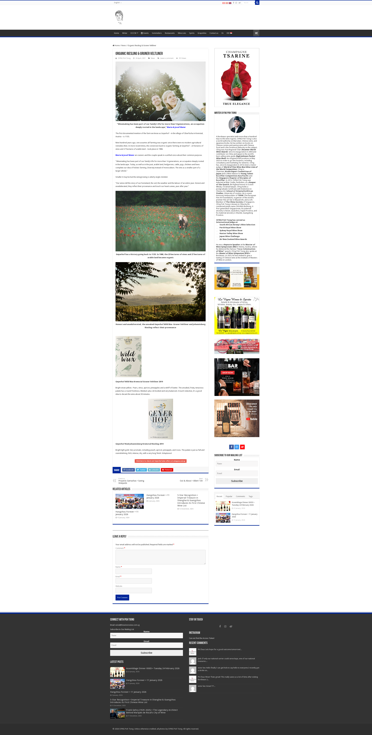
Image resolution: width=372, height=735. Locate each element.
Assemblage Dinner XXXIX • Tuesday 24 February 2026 (152, 668)
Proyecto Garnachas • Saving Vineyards (131, 481)
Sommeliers (157, 33)
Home (116, 33)
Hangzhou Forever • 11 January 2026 (127, 513)
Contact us (214, 33)
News (123, 45)
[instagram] (236, 3)
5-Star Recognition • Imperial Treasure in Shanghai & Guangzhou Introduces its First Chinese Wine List (191, 500)
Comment (120, 548)
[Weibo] (239, 3)
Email (118, 576)
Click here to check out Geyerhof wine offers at (160, 461)
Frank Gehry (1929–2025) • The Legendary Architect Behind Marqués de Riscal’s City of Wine (152, 711)
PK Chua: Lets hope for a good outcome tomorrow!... (220, 649)
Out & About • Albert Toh (191, 480)
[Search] (257, 2)
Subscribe (237, 481)
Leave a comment (167, 58)
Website (119, 586)
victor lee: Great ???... (206, 686)
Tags (251, 496)
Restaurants (170, 33)
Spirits (191, 33)
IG (222, 33)
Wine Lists (182, 33)
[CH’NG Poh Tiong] (119, 16)
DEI (228, 33)
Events (146, 33)
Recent (219, 496)
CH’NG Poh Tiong (124, 58)
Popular (229, 496)
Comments (240, 496)
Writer (124, 33)
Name (119, 567)
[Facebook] (233, 3)
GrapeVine (202, 33)
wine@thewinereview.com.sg (127, 625)
